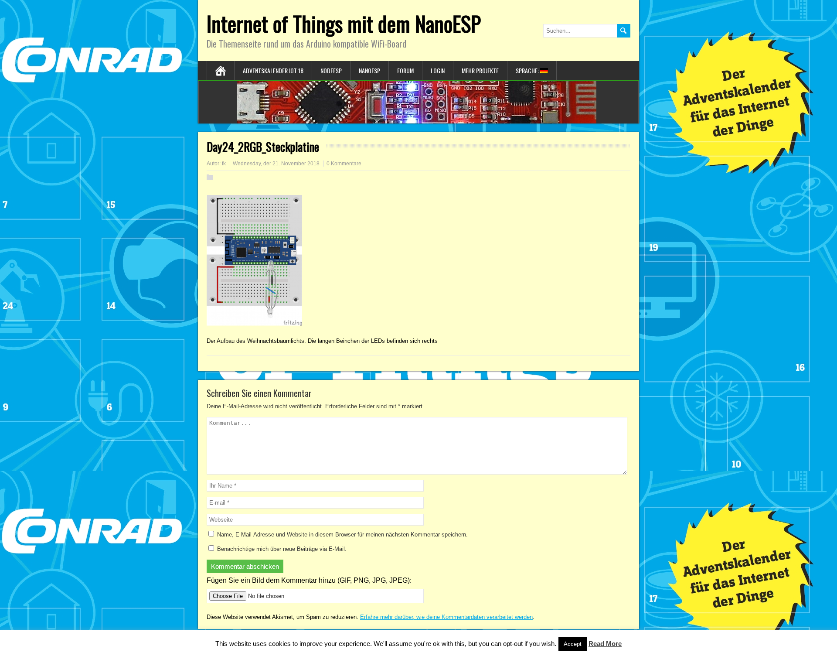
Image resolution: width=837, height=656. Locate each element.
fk (224, 164)
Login (438, 70)
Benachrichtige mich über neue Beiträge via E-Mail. (282, 549)
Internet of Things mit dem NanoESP (344, 23)
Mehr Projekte (480, 70)
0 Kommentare (344, 164)
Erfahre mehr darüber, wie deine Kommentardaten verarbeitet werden (446, 617)
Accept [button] (573, 644)
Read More (605, 643)
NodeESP (331, 70)
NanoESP (369, 70)
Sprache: (528, 70)
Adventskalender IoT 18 (273, 70)
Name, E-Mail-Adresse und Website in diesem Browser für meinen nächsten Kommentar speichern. (342, 534)
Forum (405, 70)
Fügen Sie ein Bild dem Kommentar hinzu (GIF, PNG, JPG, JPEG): (309, 580)
